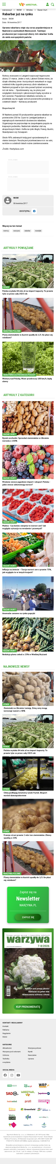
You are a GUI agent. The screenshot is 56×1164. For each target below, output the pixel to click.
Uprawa (31, 1059)
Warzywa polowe (34, 1048)
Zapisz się (28, 917)
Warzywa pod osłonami (12, 1052)
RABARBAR (27, 231)
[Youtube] (18, 1075)
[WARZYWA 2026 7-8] (28, 965)
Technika (6, 1059)
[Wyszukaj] (52, 4)
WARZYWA (16, 231)
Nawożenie (32, 1055)
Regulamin (7, 1033)
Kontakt (5, 1026)
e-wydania (6, 1062)
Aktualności (7, 1048)
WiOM (19, 10)
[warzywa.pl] (28, 4)
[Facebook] (34, 211)
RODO (5, 1037)
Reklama (6, 1030)
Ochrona (6, 1055)
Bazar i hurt (42, 10)
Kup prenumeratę (28, 1006)
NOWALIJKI (38, 231)
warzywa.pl (7, 10)
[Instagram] (11, 1075)
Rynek (30, 1052)
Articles (29, 10)
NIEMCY (6, 231)
